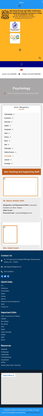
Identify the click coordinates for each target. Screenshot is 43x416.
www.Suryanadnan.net (33, 412)
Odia (5, 144)
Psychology (7, 156)
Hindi (5, 133)
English (6, 125)
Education (7, 122)
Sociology (7, 163)
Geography (7, 129)
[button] (19, 6)
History (6, 137)
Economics (7, 118)
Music (6, 141)
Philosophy (7, 148)
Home (21, 2)
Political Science (9, 152)
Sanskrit (6, 160)
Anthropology (8, 114)
